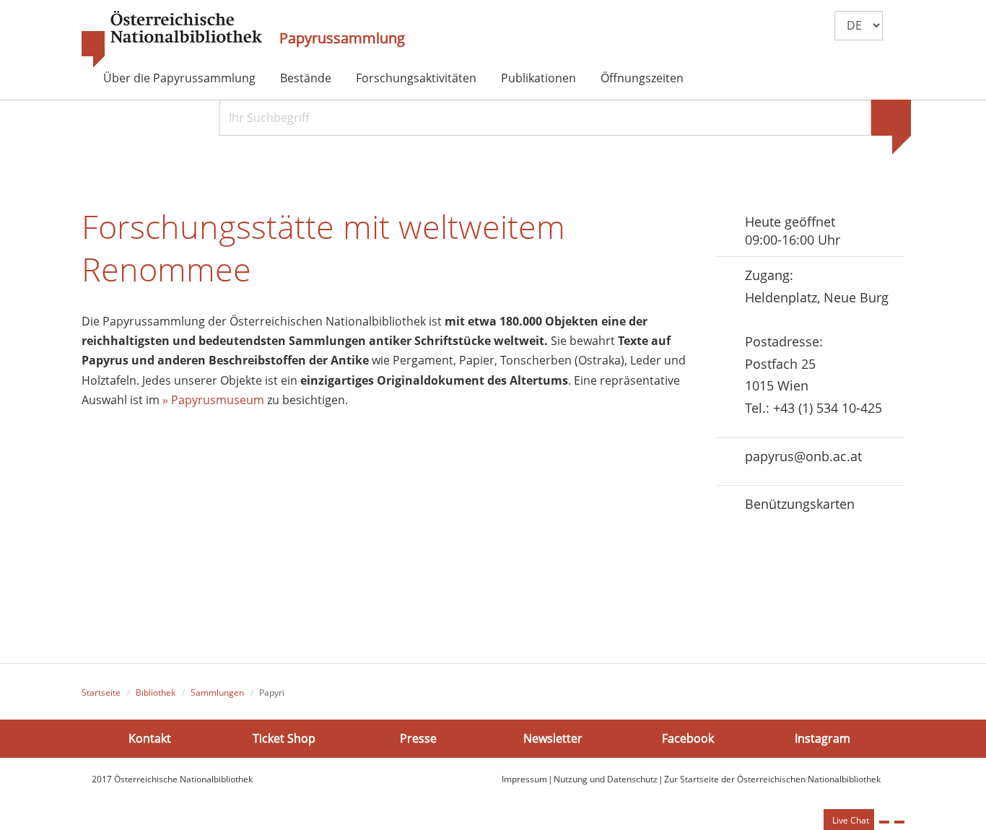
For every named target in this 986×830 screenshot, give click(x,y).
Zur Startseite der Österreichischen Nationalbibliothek (772, 779)
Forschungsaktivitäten (416, 78)
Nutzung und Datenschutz (606, 779)
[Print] (884, 822)
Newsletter (553, 738)
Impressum (524, 779)
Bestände (305, 78)
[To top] (899, 822)
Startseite (101, 692)
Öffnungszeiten (642, 78)
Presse (418, 738)
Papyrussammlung (342, 38)
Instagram (822, 738)
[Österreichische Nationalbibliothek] (172, 40)
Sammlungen (217, 692)
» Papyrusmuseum (213, 400)
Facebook (688, 738)
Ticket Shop (284, 738)
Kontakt (149, 738)
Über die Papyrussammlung (179, 78)
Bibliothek (155, 692)
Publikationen (538, 78)
